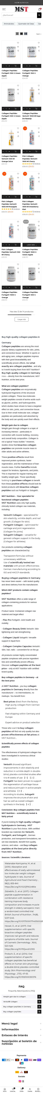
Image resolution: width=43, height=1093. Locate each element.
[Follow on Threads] (23, 1081)
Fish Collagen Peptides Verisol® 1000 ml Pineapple (9, 204)
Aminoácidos (9, 24)
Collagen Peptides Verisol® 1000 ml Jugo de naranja (31, 116)
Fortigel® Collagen (13, 525)
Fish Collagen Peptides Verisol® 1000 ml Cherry (29, 158)
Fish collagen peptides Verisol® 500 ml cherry (11, 252)
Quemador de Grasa (26, 24)
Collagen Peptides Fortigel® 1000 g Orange (9, 294)
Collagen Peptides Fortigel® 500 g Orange (30, 294)
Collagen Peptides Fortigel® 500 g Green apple (11, 116)
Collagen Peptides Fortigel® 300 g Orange (30, 73)
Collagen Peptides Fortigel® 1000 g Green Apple (30, 252)
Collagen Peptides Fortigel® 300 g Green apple (11, 73)
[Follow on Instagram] (20, 1081)
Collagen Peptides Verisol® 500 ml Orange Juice (9, 158)
